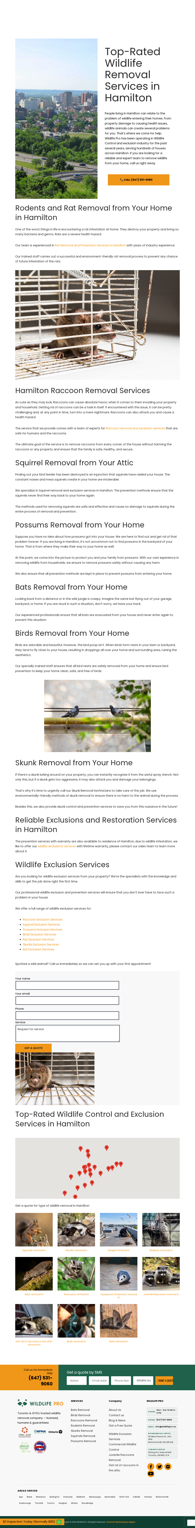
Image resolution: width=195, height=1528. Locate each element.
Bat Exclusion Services (38, 949)
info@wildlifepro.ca (166, 1426)
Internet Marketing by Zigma (121, 1522)
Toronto (51, 1503)
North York (124, 1497)
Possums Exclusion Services (42, 930)
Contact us (116, 1415)
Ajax (21, 1497)
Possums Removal (83, 1441)
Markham (80, 1497)
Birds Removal (80, 1415)
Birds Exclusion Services (39, 934)
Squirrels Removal (83, 1436)
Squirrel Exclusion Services (41, 925)
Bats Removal (80, 1410)
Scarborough (25, 1503)
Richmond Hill (162, 1497)
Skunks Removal (82, 1431)
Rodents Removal (83, 1425)
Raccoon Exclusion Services (42, 920)
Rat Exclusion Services (38, 939)
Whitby (74, 1503)
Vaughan (62, 1503)
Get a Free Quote (120, 1425)
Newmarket (110, 1497)
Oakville (136, 1497)
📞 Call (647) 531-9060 (136, 180)
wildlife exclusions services (57, 846)
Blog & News (117, 1420)
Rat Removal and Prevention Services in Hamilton (90, 245)
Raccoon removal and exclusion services (135, 428)
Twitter (159, 1466)
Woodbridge (87, 1503)
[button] (92, 1183)
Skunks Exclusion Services (41, 944)
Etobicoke (68, 1497)
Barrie (29, 1497)
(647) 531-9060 (40, 1381)
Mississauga (95, 1497)
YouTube (150, 1473)
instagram (167, 1466)
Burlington (54, 1497)
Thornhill (39, 1503)
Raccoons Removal (84, 1420)
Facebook (150, 1466)
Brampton (41, 1497)
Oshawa (148, 1497)
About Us (115, 1410)
